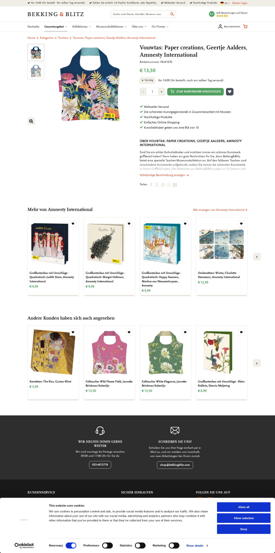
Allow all (243, 507)
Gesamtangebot (55, 26)
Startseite (33, 26)
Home (32, 38)
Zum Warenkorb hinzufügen (198, 91)
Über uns (138, 26)
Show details (194, 545)
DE (225, 3)
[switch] (107, 546)
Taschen (63, 38)
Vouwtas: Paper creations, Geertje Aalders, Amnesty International (114, 38)
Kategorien (47, 38)
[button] (245, 26)
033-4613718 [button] (100, 464)
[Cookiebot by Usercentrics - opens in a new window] (24, 546)
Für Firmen (159, 26)
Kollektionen (80, 26)
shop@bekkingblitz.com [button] (175, 465)
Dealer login (240, 3)
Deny (243, 529)
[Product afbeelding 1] (36, 52)
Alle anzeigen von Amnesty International (219, 210)
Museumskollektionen (110, 26)
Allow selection (244, 518)
